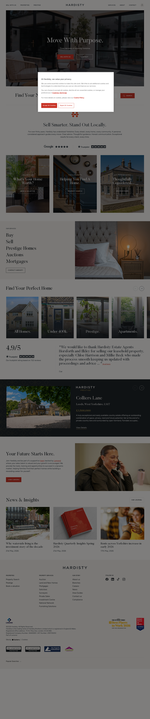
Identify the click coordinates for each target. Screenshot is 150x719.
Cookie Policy (79, 98)
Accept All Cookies (49, 105)
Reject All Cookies (66, 105)
